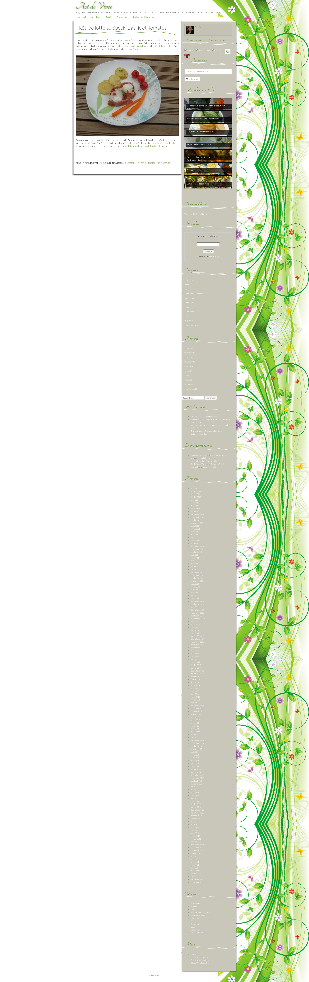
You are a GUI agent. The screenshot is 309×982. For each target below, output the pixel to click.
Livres (186, 289)
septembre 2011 (198, 853)
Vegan (187, 316)
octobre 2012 (196, 815)
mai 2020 (195, 592)
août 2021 (195, 555)
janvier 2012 (196, 842)
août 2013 (195, 786)
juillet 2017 (195, 650)
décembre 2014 (197, 740)
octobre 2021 (196, 552)
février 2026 (189, 353)
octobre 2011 (196, 850)
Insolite (187, 284)
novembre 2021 (197, 549)
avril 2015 (195, 729)
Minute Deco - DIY (192, 298)
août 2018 (195, 621)
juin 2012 (195, 827)
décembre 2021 (197, 546)
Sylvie (198, 27)
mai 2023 (188, 375)
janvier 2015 (196, 737)
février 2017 (196, 665)
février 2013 (196, 804)
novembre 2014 (197, 743)
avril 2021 (195, 560)
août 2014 (195, 752)
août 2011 (195, 856)
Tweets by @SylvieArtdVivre (195, 214)
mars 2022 (195, 540)
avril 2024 (188, 366)
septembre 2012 (198, 818)
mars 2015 (195, 731)
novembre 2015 (197, 708)
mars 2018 (195, 633)
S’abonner (122, 17)
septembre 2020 (198, 581)
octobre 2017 (196, 645)
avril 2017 (195, 659)
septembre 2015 (198, 714)
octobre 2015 (196, 711)
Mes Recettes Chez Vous (194, 293)
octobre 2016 (196, 676)
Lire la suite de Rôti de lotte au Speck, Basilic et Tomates (142, 146)
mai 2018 (195, 627)
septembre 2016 (198, 679)
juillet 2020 (195, 587)
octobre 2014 (196, 746)
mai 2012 (195, 830)
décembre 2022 (190, 389)
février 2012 (196, 839)
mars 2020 (195, 598)
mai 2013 (195, 795)
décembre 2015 (197, 705)
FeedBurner (214, 256)
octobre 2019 (196, 604)
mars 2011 (195, 870)
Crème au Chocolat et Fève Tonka (205, 416)
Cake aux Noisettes (199, 434)
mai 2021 (195, 558)
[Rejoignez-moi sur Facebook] (203, 50)
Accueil (82, 17)
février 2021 (196, 566)
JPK (192, 458)
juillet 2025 (189, 357)
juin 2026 (188, 348)
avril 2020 (195, 595)
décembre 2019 (197, 601)
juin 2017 (195, 653)
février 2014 (196, 769)
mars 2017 (195, 662)
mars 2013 (195, 801)
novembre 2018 (197, 613)
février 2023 (189, 384)
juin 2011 (195, 862)
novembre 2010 (197, 882)
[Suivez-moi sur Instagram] (187, 56)
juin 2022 (195, 532)
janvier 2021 (196, 569)
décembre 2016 (197, 671)
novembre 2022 (197, 517)
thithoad (194, 461)
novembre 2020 (197, 575)
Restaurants (189, 311)
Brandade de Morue (218, 455)
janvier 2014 (196, 772)
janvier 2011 (196, 876)
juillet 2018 (195, 624)
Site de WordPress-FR (200, 963)
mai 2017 (195, 656)
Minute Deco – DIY (198, 915)
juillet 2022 (195, 529)
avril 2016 (195, 694)
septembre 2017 (198, 647)
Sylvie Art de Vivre (198, 455)
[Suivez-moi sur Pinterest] (227, 51)
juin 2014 (195, 757)
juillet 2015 (195, 720)
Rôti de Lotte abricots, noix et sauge (133, 46)
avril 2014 (195, 763)
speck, (115, 140)
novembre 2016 (197, 673)
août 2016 (195, 682)
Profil (108, 17)
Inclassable (188, 280)
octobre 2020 (196, 578)
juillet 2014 (195, 755)
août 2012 (195, 821)
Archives (95, 17)
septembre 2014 (198, 749)
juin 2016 (195, 688)
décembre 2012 (197, 810)
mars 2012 (195, 836)
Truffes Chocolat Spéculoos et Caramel (207, 431)
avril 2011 (195, 868)
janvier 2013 (196, 807)
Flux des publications (199, 957)
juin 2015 (195, 723)
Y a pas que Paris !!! (192, 325)
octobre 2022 (196, 520)
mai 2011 (195, 865)
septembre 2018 (198, 618)
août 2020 (195, 584)
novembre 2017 (197, 642)
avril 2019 (195, 607)
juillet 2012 (195, 824)
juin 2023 (188, 371)
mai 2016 (195, 691)
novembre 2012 (197, 813)
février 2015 (196, 734)
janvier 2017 (196, 668)
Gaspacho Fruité (217, 464)
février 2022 (196, 543)
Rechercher (193, 79)
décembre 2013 (197, 775)
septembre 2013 (198, 784)
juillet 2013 (195, 789)
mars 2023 (189, 380)
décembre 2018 (197, 610)
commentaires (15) (162, 163)
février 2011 (196, 873)
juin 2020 (195, 589)
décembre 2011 (197, 844)
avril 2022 (195, 537)
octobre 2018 (196, 616)
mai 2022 (195, 534)
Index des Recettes (143, 17)
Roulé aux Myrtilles (210, 461)
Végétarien (188, 321)
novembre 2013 (197, 778)
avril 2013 (195, 798)
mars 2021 (195, 563)
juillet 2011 (195, 859)
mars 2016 (195, 697)
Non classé (188, 302)
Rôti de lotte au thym (164, 46)
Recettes (130, 163)
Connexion (195, 954)
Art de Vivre (154, 975)
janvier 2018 (196, 636)
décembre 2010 (197, 879)
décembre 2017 (197, 639)
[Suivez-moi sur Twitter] (218, 50)
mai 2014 (195, 760)
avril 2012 (195, 833)
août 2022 (195, 526)
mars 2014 (195, 766)
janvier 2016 (196, 702)
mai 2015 (195, 726)
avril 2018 (195, 630)
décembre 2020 (197, 572)
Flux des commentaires (200, 960)
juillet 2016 (195, 685)
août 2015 (195, 717)
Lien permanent (144, 163)
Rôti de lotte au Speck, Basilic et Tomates (123, 27)
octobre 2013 (196, 781)
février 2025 (189, 362)
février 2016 (196, 700)
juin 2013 (195, 792)
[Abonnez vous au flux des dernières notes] (189, 50)
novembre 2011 (197, 847)
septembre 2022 (198, 523)
